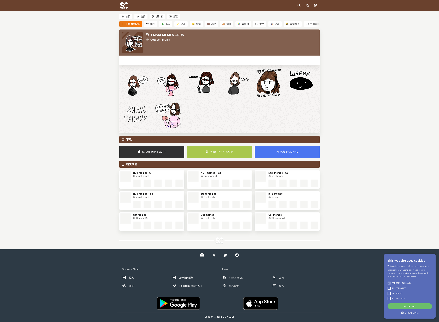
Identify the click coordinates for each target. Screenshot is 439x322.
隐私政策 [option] (234, 285)
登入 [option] (131, 277)
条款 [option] (281, 277)
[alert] (410, 286)
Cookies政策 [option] (236, 277)
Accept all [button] (410, 306)
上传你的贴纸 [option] (186, 277)
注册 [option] (131, 285)
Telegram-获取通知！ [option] (191, 285)
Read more (411, 276)
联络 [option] (281, 285)
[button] (307, 5)
